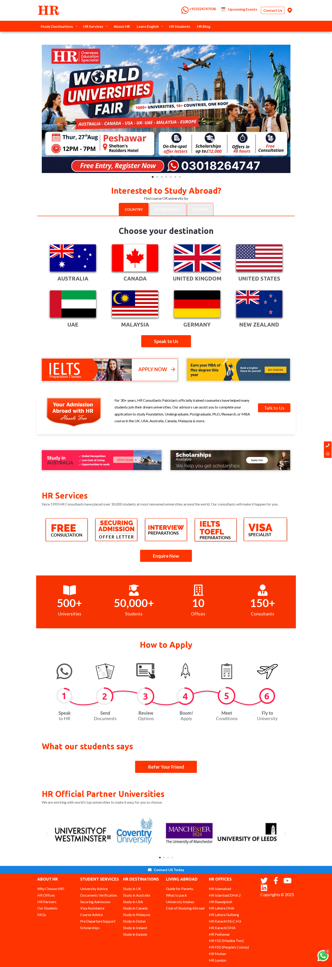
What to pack (176, 895)
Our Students (47, 908)
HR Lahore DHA (221, 908)
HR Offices (46, 895)
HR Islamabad (220, 888)
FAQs (41, 914)
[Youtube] (287, 880)
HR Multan (217, 953)
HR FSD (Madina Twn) (226, 940)
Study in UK (132, 888)
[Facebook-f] (275, 880)
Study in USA (133, 902)
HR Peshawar (219, 934)
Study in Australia (136, 895)
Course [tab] (200, 209)
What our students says (87, 746)
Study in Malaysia (136, 914)
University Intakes (180, 902)
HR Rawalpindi (220, 902)
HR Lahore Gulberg (224, 914)
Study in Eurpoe (135, 934)
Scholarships (90, 927)
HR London (217, 960)
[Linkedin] (264, 887)
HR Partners (46, 902)
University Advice (94, 888)
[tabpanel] (166, 278)
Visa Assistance (92, 908)
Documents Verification (98, 895)
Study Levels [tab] (167, 209)
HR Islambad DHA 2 (225, 895)
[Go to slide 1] (160, 857)
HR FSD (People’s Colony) (229, 947)
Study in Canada (135, 908)
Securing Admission (95, 902)
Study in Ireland (135, 927)
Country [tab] (134, 209)
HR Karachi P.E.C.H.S (225, 921)
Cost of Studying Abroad (185, 908)
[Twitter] (264, 880)
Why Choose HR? (50, 888)
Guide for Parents (179, 888)
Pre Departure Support (97, 921)
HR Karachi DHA (222, 927)
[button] (153, 177)
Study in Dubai (134, 921)
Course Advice (91, 914)
